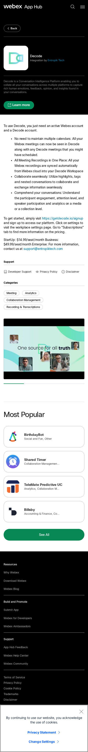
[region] (44, 728)
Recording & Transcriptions (23, 307)
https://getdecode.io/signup (62, 218)
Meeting (11, 293)
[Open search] (72, 6)
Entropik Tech (56, 60)
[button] (72, 271)
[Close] (81, 711)
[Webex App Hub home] (23, 6)
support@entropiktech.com (43, 249)
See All (44, 535)
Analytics (30, 293)
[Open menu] (82, 6)
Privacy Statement (42, 732)
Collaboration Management (23, 300)
